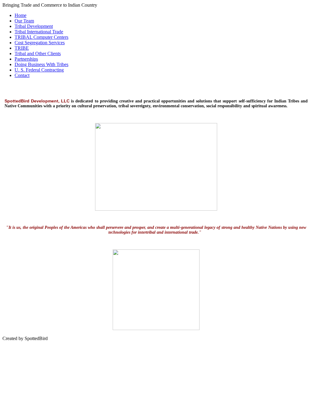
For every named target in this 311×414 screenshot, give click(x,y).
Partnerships (26, 59)
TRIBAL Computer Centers (41, 37)
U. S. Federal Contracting (39, 69)
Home (20, 15)
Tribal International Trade (39, 31)
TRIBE (22, 48)
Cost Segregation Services (40, 42)
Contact (22, 75)
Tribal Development (34, 26)
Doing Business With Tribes (41, 64)
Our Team (24, 20)
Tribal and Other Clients (38, 53)
